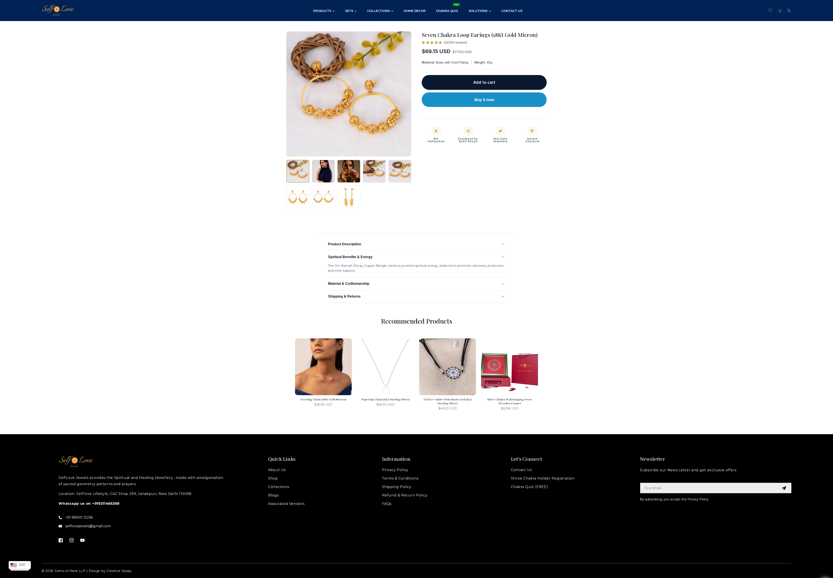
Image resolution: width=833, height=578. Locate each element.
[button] (779, 10)
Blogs (273, 495)
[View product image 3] (348, 171)
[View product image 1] (297, 171)
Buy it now (484, 100)
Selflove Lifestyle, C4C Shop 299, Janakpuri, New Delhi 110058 (134, 494)
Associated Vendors (286, 504)
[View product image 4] (374, 171)
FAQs (387, 504)
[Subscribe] (784, 488)
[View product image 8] (348, 196)
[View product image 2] (323, 171)
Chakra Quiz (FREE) (529, 487)
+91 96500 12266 (79, 517)
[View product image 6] (297, 196)
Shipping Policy (396, 487)
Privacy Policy (395, 470)
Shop (273, 478)
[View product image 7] (323, 196)
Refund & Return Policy (405, 495)
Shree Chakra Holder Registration (543, 478)
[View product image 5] (399, 171)
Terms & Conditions (400, 478)
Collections (278, 487)
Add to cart (484, 82)
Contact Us (521, 470)
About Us (277, 470)
